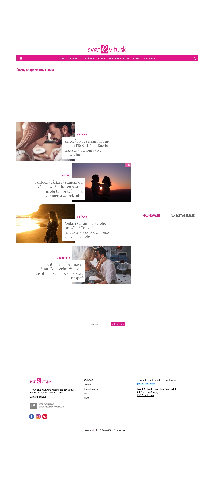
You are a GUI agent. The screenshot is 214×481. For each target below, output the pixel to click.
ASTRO (136, 58)
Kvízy (101, 58)
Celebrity (75, 58)
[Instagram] (38, 416)
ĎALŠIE (148, 58)
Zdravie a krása (119, 58)
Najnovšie (151, 215)
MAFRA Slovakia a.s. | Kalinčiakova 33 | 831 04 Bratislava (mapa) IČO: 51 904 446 (159, 392)
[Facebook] (31, 416)
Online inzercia (91, 389)
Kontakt (87, 394)
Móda (62, 58)
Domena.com (124, 430)
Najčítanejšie (183, 215)
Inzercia (87, 385)
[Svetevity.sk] (107, 49)
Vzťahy (89, 58)
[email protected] (146, 383)
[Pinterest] (44, 416)
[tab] (155, 216)
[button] (194, 58)
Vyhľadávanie (118, 324)
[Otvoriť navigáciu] (21, 58)
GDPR (86, 398)
